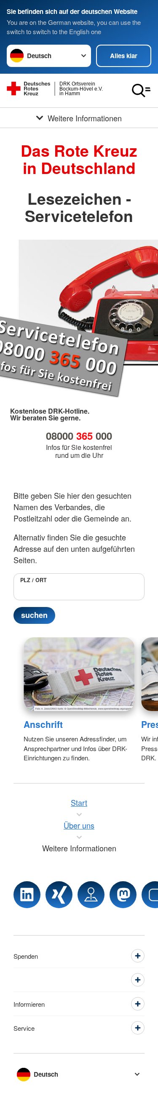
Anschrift (43, 724)
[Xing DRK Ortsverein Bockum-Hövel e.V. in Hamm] (59, 894)
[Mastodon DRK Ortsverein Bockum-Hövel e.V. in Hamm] (123, 894)
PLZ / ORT (33, 580)
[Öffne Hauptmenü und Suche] (141, 90)
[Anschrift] (79, 674)
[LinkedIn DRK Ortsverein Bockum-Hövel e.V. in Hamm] (26, 894)
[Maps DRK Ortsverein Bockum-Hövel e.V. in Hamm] (91, 894)
